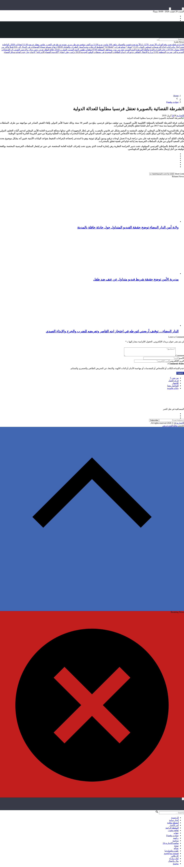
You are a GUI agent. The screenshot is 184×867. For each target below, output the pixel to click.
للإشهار (175, 383)
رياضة (176, 838)
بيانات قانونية (173, 388)
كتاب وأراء (174, 858)
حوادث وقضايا (172, 102)
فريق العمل (173, 380)
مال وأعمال (173, 861)
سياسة (176, 840)
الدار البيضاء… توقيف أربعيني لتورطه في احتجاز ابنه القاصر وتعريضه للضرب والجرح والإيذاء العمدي (112, 331)
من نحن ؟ (174, 378)
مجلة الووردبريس (170, 425)
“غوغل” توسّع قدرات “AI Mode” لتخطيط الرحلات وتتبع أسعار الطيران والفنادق (100, 47)
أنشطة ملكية (173, 823)
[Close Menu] (183, 798)
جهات (176, 833)
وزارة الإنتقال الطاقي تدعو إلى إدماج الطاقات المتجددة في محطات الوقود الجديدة (119, 52)
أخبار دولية (174, 820)
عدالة (176, 848)
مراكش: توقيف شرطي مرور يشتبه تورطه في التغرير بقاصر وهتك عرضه (63, 44)
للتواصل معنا (173, 386)
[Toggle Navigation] (183, 8)
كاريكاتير (175, 856)
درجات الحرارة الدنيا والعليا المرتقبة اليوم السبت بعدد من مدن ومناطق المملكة (135, 50)
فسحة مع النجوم (171, 853)
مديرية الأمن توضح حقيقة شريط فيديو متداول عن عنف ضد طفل (136, 279)
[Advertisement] (92, 73)
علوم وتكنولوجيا (172, 851)
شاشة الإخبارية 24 (171, 843)
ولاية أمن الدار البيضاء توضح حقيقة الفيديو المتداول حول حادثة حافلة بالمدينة (128, 227)
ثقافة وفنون (173, 830)
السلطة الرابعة (172, 828)
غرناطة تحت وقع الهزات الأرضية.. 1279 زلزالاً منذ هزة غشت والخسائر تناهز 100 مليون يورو (141, 44)
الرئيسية (175, 817)
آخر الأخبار (174, 825)
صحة (176, 846)
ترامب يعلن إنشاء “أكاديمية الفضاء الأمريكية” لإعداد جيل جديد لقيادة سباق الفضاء (42, 52)
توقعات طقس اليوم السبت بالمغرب (78, 50)
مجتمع (176, 863)
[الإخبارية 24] (92, 29)
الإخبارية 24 (178, 115)
